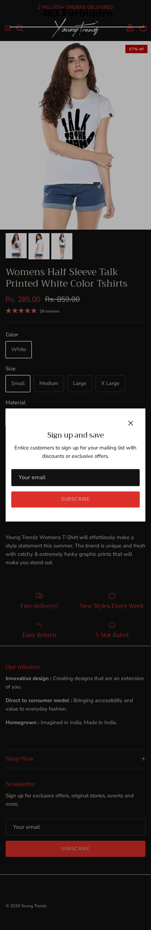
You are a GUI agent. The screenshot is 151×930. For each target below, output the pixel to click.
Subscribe (75, 499)
